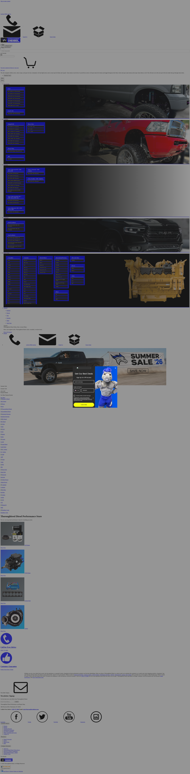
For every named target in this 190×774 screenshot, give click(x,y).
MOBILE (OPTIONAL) (78, 387)
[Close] (115, 368)
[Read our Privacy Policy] (93, 398)
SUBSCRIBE (84, 405)
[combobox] (77, 390)
